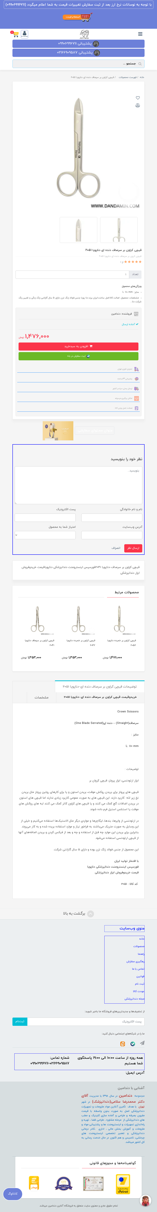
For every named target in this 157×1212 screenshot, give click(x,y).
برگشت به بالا (74, 913)
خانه (141, 939)
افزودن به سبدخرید (76, 346)
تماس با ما (138, 969)
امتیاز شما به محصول (62, 527)
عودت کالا (138, 991)
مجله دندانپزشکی (134, 999)
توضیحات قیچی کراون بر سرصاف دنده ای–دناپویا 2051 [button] (100, 686)
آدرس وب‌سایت (132, 527)
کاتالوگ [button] (12, 1194)
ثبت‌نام (20, 1021)
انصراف (116, 548)
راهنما (141, 954)
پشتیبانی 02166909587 (75, 52)
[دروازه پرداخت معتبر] (123, 1184)
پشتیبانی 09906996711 (75, 43)
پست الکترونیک (66, 509)
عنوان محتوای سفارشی (95, 430)
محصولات (138, 946)
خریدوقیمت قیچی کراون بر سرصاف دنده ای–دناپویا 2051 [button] (100, 697)
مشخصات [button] (41, 697)
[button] (16, 34)
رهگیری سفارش (135, 961)
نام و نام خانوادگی (131, 509)
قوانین (140, 976)
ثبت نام (139, 984)
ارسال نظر (133, 548)
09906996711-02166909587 (49, 1063)
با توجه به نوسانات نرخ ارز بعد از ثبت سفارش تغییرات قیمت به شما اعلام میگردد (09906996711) (79, 4)
